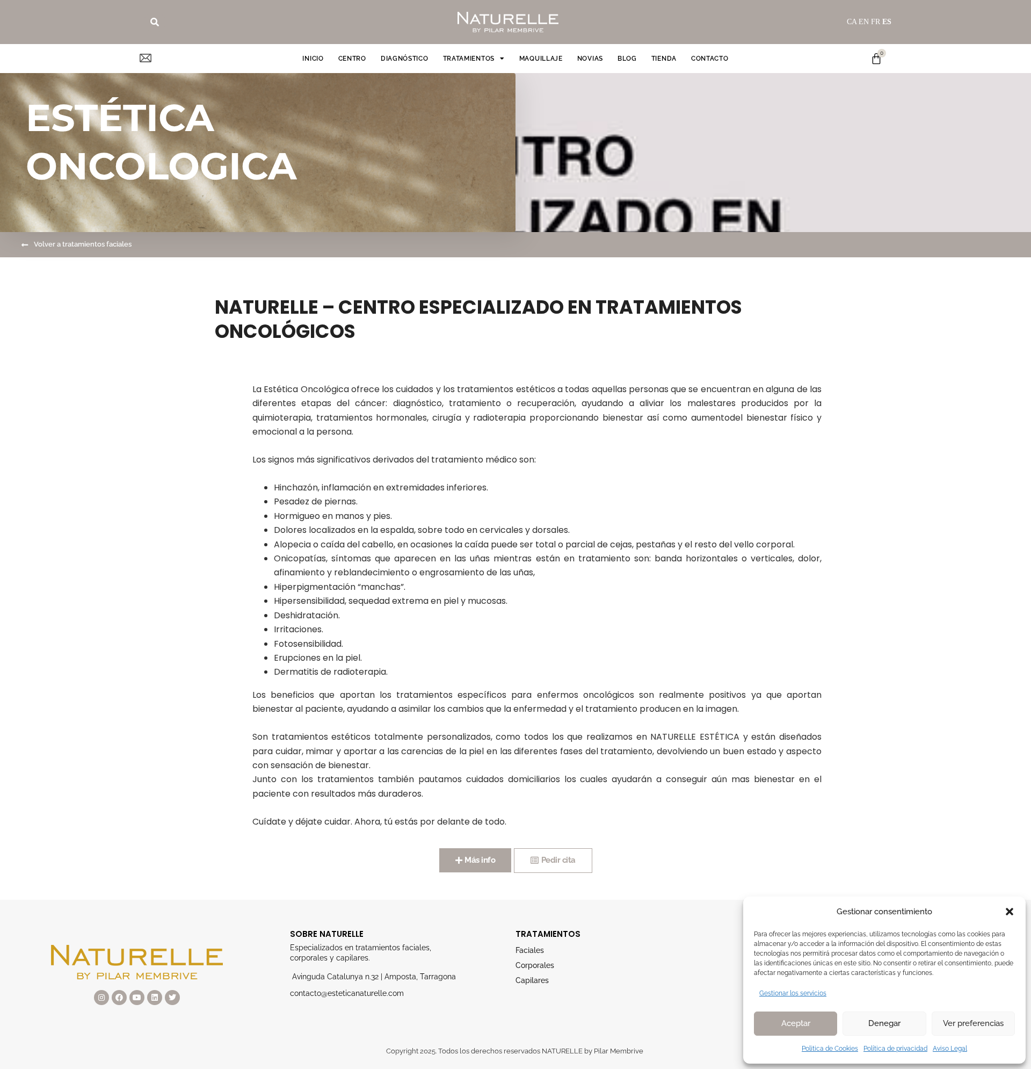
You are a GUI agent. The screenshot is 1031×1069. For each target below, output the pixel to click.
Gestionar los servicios (792, 993)
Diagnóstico (405, 58)
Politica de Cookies (830, 1048)
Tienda (664, 58)
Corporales (535, 965)
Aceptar (795, 1023)
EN (864, 22)
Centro (352, 58)
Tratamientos (469, 58)
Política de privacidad (895, 1048)
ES (886, 22)
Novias (590, 58)
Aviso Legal (950, 1048)
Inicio (312, 58)
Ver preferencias (973, 1023)
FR (875, 22)
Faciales (530, 950)
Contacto (710, 58)
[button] (1009, 911)
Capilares (532, 980)
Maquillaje (541, 58)
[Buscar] (154, 22)
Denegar (884, 1023)
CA (851, 22)
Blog (627, 58)
